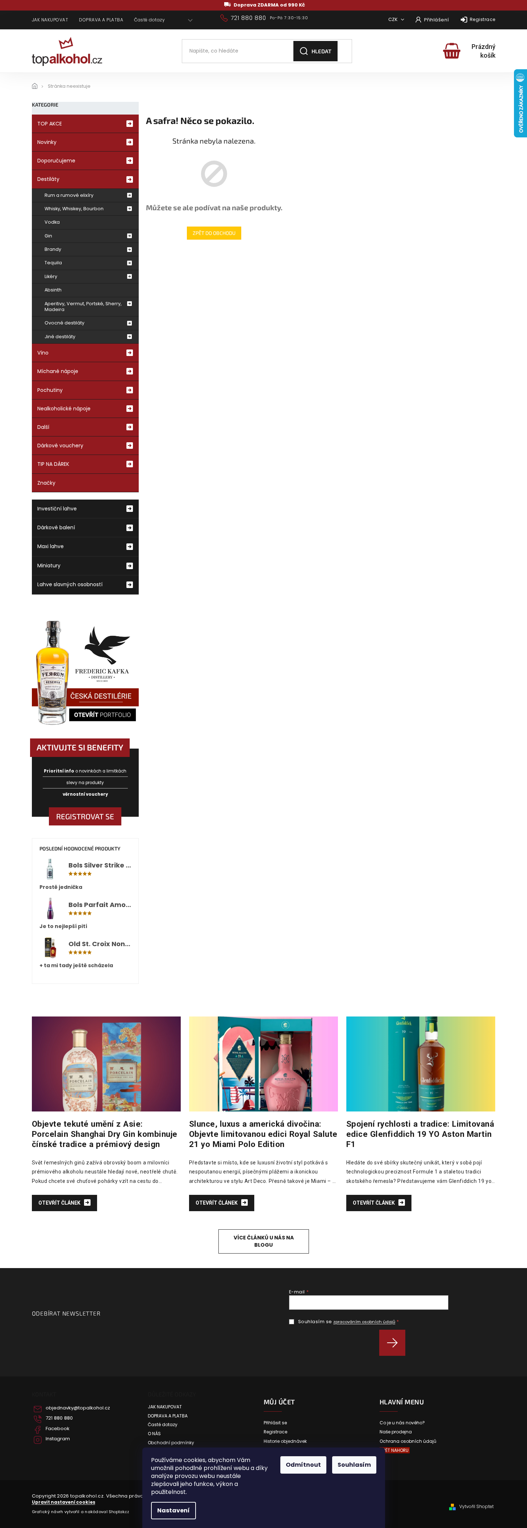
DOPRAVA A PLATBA (101, 20)
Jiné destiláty (60, 337)
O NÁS (154, 1434)
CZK (393, 19)
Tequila (53, 263)
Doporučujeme (56, 160)
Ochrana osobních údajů (408, 1441)
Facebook (58, 1428)
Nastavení (173, 1510)
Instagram (58, 1439)
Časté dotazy (149, 20)
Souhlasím (354, 1465)
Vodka (52, 222)
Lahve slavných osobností (70, 584)
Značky (46, 482)
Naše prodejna (396, 1432)
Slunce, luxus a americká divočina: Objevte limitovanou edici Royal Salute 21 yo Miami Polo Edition (263, 1134)
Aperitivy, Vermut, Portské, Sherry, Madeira (83, 306)
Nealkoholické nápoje (64, 408)
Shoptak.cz (119, 1512)
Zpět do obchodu (214, 233)
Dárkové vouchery (60, 445)
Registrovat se (85, 816)
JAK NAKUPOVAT (50, 20)
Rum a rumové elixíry (69, 195)
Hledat (321, 51)
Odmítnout (303, 1465)
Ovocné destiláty (64, 323)
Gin (48, 236)
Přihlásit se (395, 1342)
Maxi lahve (50, 546)
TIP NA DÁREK (53, 464)
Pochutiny (50, 390)
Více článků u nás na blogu (264, 1241)
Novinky (47, 142)
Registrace (482, 19)
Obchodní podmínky (171, 1443)
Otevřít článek (59, 1203)
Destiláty (48, 179)
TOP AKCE (49, 123)
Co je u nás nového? (402, 1423)
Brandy (53, 249)
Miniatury (48, 565)
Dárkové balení (56, 527)
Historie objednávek (285, 1441)
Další (43, 427)
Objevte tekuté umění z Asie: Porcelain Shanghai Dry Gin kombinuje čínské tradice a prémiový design (104, 1134)
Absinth (53, 290)
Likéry (51, 276)
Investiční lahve (57, 508)
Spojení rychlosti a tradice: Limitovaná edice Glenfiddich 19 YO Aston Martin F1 (420, 1134)
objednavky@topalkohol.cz (78, 1408)
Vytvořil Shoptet (476, 1507)
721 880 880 (59, 1418)
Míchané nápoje (57, 371)
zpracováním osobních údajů (364, 1322)
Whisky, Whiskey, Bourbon (74, 209)
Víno (43, 352)
